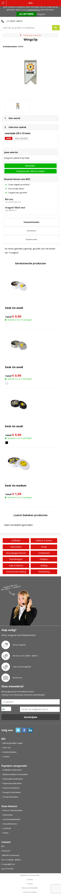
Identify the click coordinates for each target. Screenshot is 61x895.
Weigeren (41, 14)
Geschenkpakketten (11, 819)
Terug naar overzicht (32, 35)
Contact (6, 756)
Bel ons (9, 199)
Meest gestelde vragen (13, 743)
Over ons (7, 747)
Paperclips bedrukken (12, 783)
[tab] (31, 222)
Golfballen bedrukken (12, 770)
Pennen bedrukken (11, 788)
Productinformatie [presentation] (31, 222)
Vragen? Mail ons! (15, 207)
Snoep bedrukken (10, 797)
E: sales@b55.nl (8, 864)
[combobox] (27, 27)
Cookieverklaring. (33, 10)
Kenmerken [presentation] (31, 231)
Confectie (7, 828)
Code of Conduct (30, 892)
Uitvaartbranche (10, 824)
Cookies (30, 879)
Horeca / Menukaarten (12, 810)
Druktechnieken (10, 752)
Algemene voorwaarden (30, 875)
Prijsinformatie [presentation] (31, 239)
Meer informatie (47, 10)
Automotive (8, 815)
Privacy (30, 883)
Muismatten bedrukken (13, 779)
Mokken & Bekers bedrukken (15, 774)
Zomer (6, 833)
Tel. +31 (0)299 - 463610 (11, 859)
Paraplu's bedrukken (12, 792)
